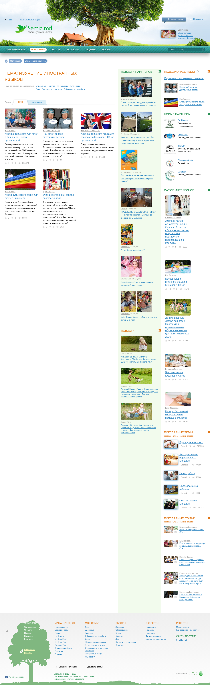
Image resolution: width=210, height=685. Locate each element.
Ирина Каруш (49, 191)
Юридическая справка (95, 642)
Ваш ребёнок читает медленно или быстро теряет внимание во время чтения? (137, 178)
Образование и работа (74, 89)
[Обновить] (197, 71)
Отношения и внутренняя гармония (52, 86)
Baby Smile (125, 314)
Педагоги (150, 630)
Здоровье (89, 630)
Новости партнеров (136, 71)
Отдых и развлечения (125, 642)
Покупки (58, 654)
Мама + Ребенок (15, 49)
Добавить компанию (67, 667)
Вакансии (28, 636)
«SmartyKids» (126, 172)
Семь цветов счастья (188, 573)
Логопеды (150, 633)
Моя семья (38, 49)
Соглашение (30, 627)
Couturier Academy (173, 217)
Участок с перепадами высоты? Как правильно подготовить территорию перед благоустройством (137, 140)
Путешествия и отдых (52, 89)
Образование (121, 630)
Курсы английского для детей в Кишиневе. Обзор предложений (21, 137)
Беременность (61, 630)
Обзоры (56, 49)
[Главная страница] (6, 61)
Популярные (36, 102)
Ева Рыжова (10, 131)
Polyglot (124, 209)
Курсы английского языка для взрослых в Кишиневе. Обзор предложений (97, 137)
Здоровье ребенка (63, 648)
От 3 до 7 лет (61, 642)
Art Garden (125, 134)
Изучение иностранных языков (184, 78)
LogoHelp (182, 172)
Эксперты (73, 49)
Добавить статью (175, 19)
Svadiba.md (181, 640)
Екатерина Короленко (90, 131)
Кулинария (75, 86)
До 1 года (59, 636)
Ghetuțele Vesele (185, 160)
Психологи (151, 627)
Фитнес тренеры (153, 636)
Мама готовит (182, 627)
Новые (20, 102)
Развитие (59, 651)
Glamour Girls (126, 279)
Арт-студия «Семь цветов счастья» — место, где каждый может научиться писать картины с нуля (191, 580)
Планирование (61, 627)
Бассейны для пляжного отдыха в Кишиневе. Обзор (176, 281)
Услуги (106, 49)
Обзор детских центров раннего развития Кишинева (187, 35)
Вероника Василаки (51, 131)
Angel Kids (183, 134)
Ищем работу (187, 473)
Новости (128, 330)
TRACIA (124, 99)
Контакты (28, 639)
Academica (125, 247)
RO (10, 19)
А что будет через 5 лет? (133, 250)
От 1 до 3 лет (61, 639)
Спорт (88, 639)
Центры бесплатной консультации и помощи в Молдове (176, 414)
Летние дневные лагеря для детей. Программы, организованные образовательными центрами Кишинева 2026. (177, 327)
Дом (38, 89)
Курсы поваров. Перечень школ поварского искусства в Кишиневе (192, 562)
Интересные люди (93, 654)
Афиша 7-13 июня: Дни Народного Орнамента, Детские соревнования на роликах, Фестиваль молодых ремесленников (138, 429)
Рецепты (90, 49)
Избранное (198, 19)
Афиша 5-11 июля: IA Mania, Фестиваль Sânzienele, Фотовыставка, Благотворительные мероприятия (139, 359)
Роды (57, 633)
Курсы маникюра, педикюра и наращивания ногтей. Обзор (192, 546)
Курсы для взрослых (191, 442)
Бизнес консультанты (156, 639)
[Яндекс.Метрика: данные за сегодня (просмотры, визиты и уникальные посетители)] (103, 674)
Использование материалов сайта (69, 679)
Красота (89, 633)
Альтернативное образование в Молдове (188, 457)
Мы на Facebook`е (16, 677)
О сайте (28, 630)
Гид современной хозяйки (188, 630)
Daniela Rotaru (185, 557)
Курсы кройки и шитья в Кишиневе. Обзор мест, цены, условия (190, 597)
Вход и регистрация (30, 19)
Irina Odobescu (171, 408)
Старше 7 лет (61, 645)
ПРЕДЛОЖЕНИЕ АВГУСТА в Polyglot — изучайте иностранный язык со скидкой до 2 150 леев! (138, 215)
